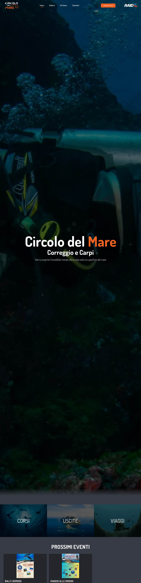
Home (42, 5)
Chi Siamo (63, 5)
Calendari (75, 5)
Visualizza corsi (108, 5)
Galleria (52, 5)
